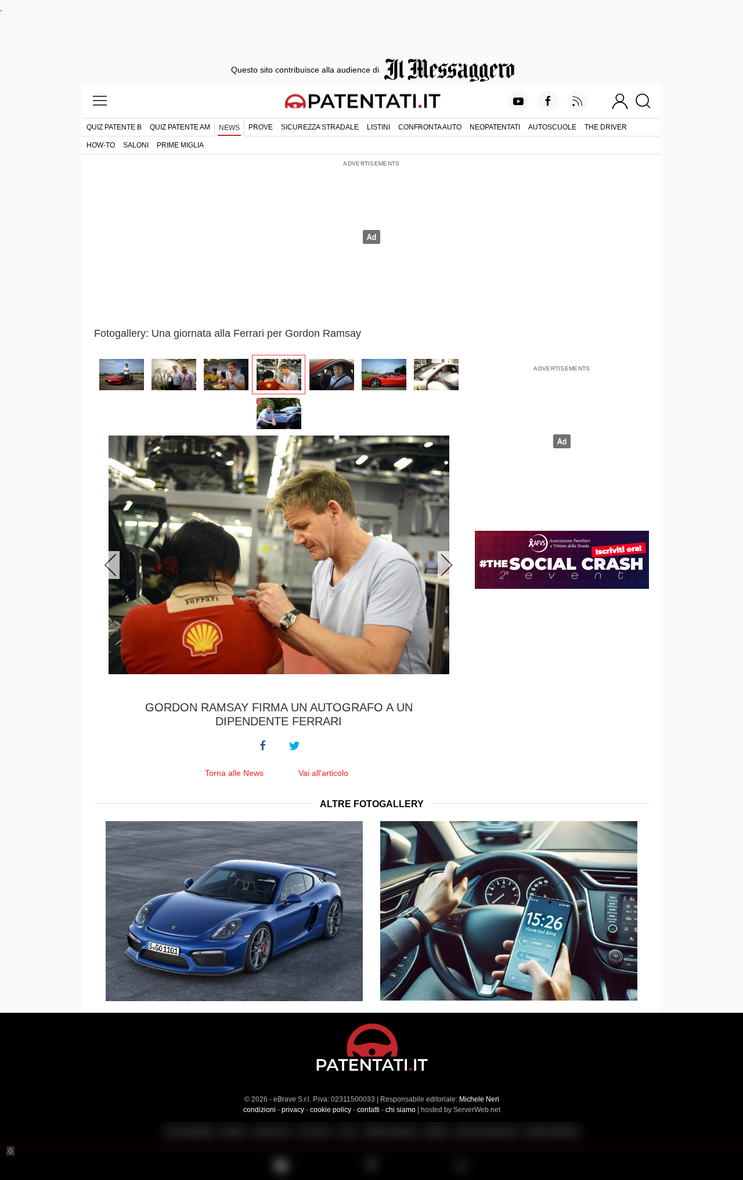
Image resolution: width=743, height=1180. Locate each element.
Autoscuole (552, 127)
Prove (260, 127)
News (229, 128)
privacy (293, 1110)
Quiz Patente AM (180, 127)
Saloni (136, 145)
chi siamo (400, 1110)
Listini (378, 127)
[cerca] (647, 101)
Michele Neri (479, 1099)
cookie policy (330, 1110)
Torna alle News (234, 773)
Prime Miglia (180, 145)
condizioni (259, 1110)
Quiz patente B (114, 127)
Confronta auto (429, 127)
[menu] (99, 101)
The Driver (606, 127)
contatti (368, 1110)
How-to (100, 145)
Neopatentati (495, 127)
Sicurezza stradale (320, 127)
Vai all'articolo (323, 773)
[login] (620, 101)
